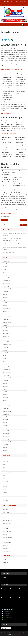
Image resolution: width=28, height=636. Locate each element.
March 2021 (5, 428)
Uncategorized (6, 472)
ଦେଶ (4, 484)
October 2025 (6, 286)
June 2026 (5, 266)
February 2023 (6, 364)
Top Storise (5, 470)
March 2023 (5, 361)
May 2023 (5, 355)
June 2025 (5, 297)
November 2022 (6, 372)
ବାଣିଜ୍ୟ (4, 489)
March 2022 (5, 394)
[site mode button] (23, 25)
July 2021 (5, 417)
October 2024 (6, 319)
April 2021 (5, 425)
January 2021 (6, 433)
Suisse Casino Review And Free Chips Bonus (11, 69)
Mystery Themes (17, 634)
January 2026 (6, 277)
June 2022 (5, 386)
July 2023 (5, 350)
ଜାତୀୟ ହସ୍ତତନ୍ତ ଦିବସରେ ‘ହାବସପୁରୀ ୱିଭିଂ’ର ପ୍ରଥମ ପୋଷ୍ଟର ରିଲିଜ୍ (14, 244)
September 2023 (7, 344)
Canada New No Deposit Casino (8, 133)
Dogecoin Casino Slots (6, 213)
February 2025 (6, 308)
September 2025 (7, 289)
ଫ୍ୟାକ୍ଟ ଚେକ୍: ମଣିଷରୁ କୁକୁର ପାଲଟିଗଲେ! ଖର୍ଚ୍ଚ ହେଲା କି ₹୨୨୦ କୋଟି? (14, 248)
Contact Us (22, 1)
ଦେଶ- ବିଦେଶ (5, 486)
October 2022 (6, 375)
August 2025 (6, 291)
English (4, 459)
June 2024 (5, 330)
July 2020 (5, 447)
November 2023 (6, 339)
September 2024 (7, 322)
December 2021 (6, 403)
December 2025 (6, 280)
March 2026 (5, 272)
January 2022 (6, 400)
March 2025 (5, 305)
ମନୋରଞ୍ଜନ (5, 492)
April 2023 (5, 358)
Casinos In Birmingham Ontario (6, 220)
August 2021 (6, 414)
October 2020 (6, 439)
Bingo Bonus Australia (6, 113)
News (4, 464)
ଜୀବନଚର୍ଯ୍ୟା (5, 481)
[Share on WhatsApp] (9, 39)
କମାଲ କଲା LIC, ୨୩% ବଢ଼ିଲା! (8, 252)
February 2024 (6, 333)
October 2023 (6, 341)
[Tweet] (5, 39)
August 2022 (6, 380)
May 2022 (5, 389)
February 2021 (6, 430)
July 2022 (5, 383)
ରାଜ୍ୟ (4, 498)
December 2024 (6, 314)
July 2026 (5, 263)
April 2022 (5, 391)
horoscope (5, 461)
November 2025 (6, 283)
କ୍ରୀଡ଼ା (4, 478)
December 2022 (6, 369)
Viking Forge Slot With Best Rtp (24, 220)
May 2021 (5, 422)
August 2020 (6, 444)
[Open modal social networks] (12, 39)
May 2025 (5, 300)
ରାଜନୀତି (4, 495)
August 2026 (6, 261)
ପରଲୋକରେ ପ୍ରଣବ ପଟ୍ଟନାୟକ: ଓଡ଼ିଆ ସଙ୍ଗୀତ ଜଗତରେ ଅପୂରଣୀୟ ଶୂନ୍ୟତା (15, 234)
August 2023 (6, 347)
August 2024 (6, 325)
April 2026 (5, 269)
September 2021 (7, 411)
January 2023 (6, 366)
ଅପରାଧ (4, 475)
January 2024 (6, 336)
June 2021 (5, 419)
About (17, 1)
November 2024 (6, 316)
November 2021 (6, 405)
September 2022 (7, 378)
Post (4, 467)
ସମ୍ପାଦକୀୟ (5, 500)
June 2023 (5, 352)
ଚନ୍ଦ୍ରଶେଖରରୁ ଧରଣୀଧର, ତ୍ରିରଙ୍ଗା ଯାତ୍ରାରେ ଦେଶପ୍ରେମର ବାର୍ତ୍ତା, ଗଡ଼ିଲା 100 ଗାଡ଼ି (13, 239)
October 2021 (6, 408)
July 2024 (5, 328)
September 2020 (7, 441)
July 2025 (5, 294)
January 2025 (6, 311)
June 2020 (5, 450)
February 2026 (6, 275)
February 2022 (6, 397)
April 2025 (5, 302)
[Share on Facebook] (2, 39)
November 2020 (6, 436)
